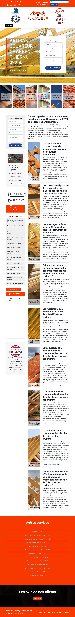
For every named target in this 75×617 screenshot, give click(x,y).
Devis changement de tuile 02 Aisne (15, 233)
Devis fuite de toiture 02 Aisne (14, 258)
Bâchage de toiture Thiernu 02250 (38, 564)
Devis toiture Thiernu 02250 (37, 546)
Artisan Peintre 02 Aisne (14, 243)
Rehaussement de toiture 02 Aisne (14, 278)
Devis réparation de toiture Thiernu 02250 (37, 550)
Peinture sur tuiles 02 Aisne (15, 283)
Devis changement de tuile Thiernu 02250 (37, 535)
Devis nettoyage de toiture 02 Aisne (15, 238)
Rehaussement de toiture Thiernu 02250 (37, 542)
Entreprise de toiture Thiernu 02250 (37, 561)
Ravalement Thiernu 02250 (37, 572)
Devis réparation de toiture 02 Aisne (15, 268)
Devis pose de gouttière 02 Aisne (15, 227)
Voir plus (37, 599)
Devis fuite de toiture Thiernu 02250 (37, 557)
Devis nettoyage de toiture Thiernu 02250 (37, 568)
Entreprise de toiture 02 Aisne (14, 252)
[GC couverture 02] (38, 15)
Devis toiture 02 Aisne (13, 273)
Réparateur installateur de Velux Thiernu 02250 (37, 539)
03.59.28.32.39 (14, 1)
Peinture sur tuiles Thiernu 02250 (37, 575)
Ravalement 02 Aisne (13, 247)
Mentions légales (64, 612)
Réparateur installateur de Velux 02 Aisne (15, 221)
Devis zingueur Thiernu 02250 (37, 553)
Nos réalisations (17, 70)
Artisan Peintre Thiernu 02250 (37, 531)
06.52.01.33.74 (29, 613)
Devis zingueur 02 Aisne (14, 263)
